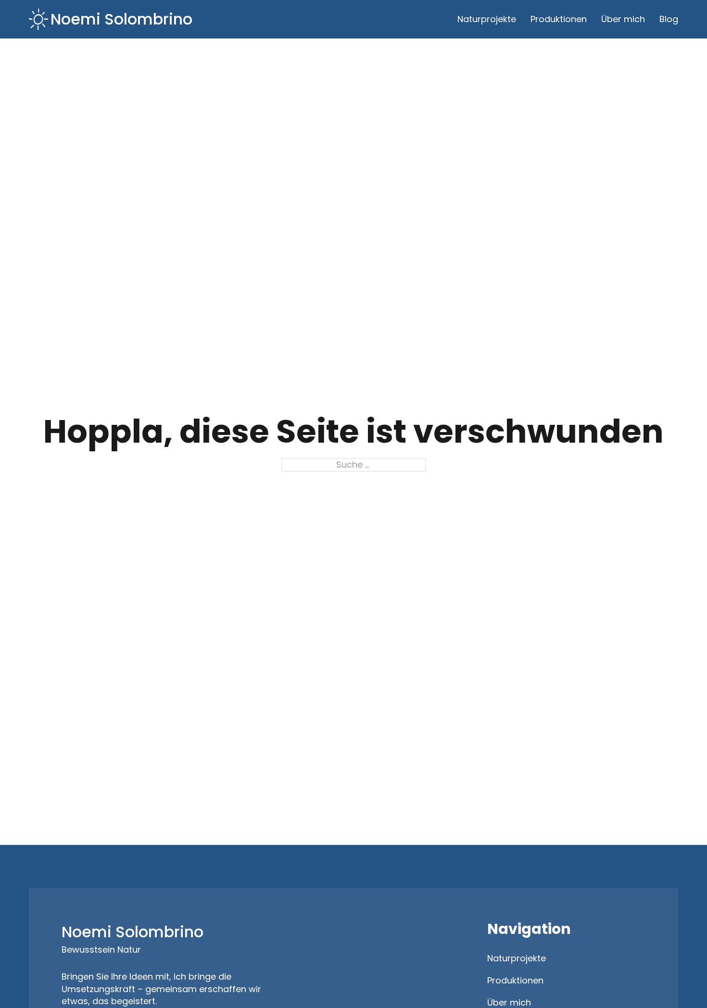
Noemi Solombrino (121, 19)
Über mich (623, 19)
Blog (668, 19)
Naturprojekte (486, 19)
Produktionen (558, 19)
